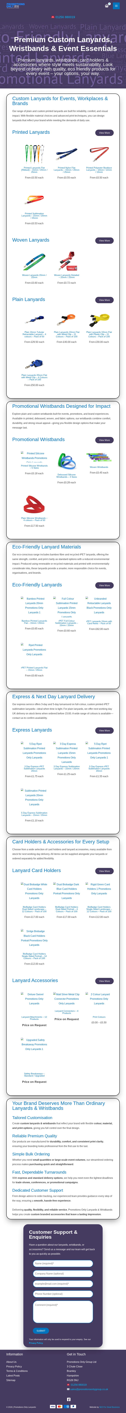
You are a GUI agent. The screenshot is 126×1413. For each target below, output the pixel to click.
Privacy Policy (14, 1366)
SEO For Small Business (109, 1407)
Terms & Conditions (17, 1371)
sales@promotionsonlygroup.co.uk (89, 1389)
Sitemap (10, 1380)
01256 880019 (65, 17)
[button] (104, 133)
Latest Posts (13, 1375)
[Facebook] (69, 1399)
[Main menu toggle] (116, 5)
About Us (11, 1362)
